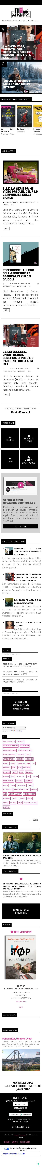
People (31, 785)
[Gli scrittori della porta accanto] (21, 13)
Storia (5, 803)
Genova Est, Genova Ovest (17, 1038)
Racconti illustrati (15, 794)
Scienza (22, 798)
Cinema (5, 763)
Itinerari (6, 776)
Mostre (5, 785)
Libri (28, 776)
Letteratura (20, 776)
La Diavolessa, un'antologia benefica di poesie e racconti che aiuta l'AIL (17, 51)
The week (12, 803)
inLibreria (6, 807)
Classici (12, 763)
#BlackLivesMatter (9, 741)
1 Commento (22, 286)
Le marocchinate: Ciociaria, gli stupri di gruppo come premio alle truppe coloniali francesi (22, 886)
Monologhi (28, 781)
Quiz (4, 794)
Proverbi (34, 789)
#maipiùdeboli (24, 746)
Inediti (21, 772)
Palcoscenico (22, 785)
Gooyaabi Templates (20, 1135)
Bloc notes (29, 759)
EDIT (12, 204)
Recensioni (6, 798)
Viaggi (20, 803)
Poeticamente (7, 789)
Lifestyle (35, 776)
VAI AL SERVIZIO (20, 526)
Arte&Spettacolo (8, 759)
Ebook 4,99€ (21, 1001)
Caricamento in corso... (11, 654)
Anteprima (21, 755)
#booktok (21, 741)
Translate (18, 731)
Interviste (29, 772)
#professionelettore (24, 750)
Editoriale (6, 768)
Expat (14, 768)
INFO (21, 1007)
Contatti (15, 1142)
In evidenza (6, 772)
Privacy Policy (15, 1114)
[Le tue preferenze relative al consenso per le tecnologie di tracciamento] (38, 1164)
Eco (34, 763)
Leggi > (6, 228)
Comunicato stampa (24, 763)
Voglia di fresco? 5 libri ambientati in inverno (16, 83)
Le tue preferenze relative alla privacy (23, 1149)
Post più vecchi (20, 412)
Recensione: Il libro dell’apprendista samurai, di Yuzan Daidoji (18, 274)
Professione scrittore (21, 789)
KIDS (12, 776)
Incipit (15, 772)
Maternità (19, 781)
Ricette (15, 798)
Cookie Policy (27, 1114)
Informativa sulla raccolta (14, 1154)
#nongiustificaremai (9, 750)
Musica (13, 785)
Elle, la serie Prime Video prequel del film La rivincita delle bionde (20, 193)
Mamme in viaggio (8, 781)
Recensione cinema (29, 794)
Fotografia (26, 768)
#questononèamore (9, 755)
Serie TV (29, 798)
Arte (28, 755)
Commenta (6, 204)
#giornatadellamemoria (10, 746)
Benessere (20, 759)
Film (19, 768)
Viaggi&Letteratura (30, 803)
